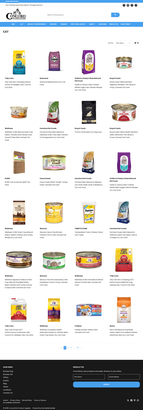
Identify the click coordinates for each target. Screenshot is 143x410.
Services (53, 24)
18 (77, 347)
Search (5, 400)
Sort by (110, 43)
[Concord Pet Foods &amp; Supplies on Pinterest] (134, 400)
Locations (102, 24)
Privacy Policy (15, 400)
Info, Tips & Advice (78, 24)
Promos (64, 24)
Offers (5, 377)
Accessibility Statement (11, 403)
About (91, 24)
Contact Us (113, 24)
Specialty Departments (36, 24)
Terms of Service (40, 400)
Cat (21, 24)
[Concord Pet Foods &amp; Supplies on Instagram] (138, 400)
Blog (5, 383)
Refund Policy (27, 400)
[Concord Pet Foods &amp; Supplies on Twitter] (128, 400)
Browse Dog (8, 371)
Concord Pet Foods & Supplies (20, 408)
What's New (125, 24)
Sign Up (106, 384)
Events (6, 380)
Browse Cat (8, 374)
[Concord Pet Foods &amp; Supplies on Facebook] (131, 400)
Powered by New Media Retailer (44, 408)
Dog (13, 24)
